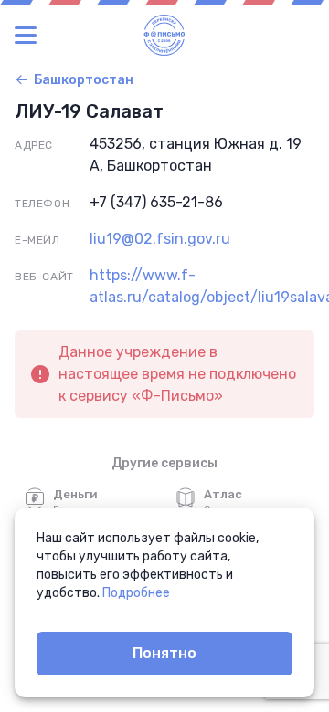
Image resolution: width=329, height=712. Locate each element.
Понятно (164, 653)
